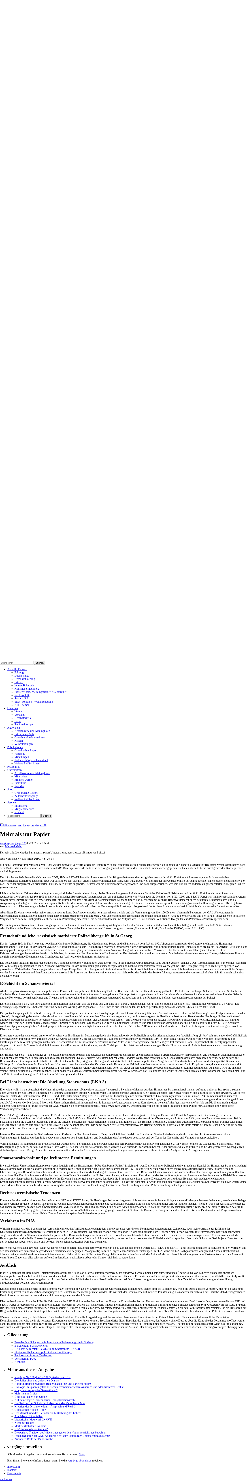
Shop (10, 789)
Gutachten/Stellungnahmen (29, 737)
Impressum (13, 1466)
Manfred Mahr (13, 846)
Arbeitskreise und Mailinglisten (32, 730)
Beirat (17, 721)
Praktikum (20, 782)
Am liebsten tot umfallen (28, 1416)
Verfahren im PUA (25, 1358)
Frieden (18, 682)
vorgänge (19, 753)
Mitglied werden (23, 779)
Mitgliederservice (24, 808)
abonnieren (79, 1460)
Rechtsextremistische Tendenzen (33, 1355)
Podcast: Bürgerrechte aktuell (31, 760)
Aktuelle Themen (17, 669)
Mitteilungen (21, 756)
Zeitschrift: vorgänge (26, 795)
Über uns (12, 708)
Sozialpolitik (21, 698)
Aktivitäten (13, 727)
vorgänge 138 (38, 825)
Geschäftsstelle (22, 717)
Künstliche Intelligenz (26, 688)
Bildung (19, 672)
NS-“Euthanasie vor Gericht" (31, 1429)
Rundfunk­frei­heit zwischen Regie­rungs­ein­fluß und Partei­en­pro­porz (52, 1383)
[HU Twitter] (123, 659)
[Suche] (123, 328)
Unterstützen (14, 769)
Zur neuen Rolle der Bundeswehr (33, 1439)
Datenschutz (21, 675)
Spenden (19, 786)
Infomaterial (21, 805)
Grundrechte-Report (25, 750)
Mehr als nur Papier (25, 1393)
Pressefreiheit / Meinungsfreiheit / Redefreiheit (40, 691)
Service (11, 802)
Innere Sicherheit (24, 685)
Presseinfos (13, 766)
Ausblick (19, 1361)
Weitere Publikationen (27, 763)
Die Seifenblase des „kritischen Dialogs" (37, 1380)
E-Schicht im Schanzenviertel (31, 1345)
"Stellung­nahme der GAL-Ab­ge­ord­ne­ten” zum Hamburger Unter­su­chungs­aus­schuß (62, 1435)
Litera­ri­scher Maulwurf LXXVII (33, 1419)
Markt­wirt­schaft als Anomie (30, 1426)
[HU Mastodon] (123, 493)
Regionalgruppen (24, 724)
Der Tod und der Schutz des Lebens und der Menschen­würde (49, 1403)
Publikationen (15, 747)
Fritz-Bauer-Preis (24, 734)
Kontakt (19, 812)
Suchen (40, 662)
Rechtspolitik (21, 695)
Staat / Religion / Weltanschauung (33, 701)
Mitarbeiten (20, 776)
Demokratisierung (24, 678)
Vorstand (19, 714)
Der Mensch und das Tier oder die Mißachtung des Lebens (47, 1413)
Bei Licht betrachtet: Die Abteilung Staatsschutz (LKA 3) (47, 1348)
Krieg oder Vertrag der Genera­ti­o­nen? (36, 1390)
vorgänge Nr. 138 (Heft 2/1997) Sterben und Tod (42, 1377)
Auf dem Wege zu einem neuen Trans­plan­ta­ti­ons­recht (44, 1400)
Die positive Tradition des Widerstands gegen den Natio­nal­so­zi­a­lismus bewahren (60, 1432)
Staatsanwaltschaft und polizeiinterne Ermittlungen (43, 1352)
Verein (18, 711)
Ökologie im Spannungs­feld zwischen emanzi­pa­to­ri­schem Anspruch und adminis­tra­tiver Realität (69, 1387)
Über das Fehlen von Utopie (30, 1396)
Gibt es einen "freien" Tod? (30, 1409)
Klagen (18, 740)
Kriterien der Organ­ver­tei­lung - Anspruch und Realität (45, 1406)
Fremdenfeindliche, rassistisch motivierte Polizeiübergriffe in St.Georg (54, 1342)
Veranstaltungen (23, 743)
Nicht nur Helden (24, 1422)
